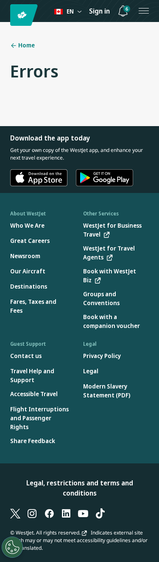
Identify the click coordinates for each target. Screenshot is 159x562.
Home (26, 45)
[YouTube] (83, 513)
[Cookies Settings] (12, 547)
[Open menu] (144, 11)
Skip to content (7, 16)
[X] (15, 513)
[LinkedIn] (66, 513)
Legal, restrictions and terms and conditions (79, 488)
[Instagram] (32, 513)
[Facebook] (49, 513)
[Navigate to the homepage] (25, 15)
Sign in (99, 11)
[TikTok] (100, 513)
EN (70, 11)
